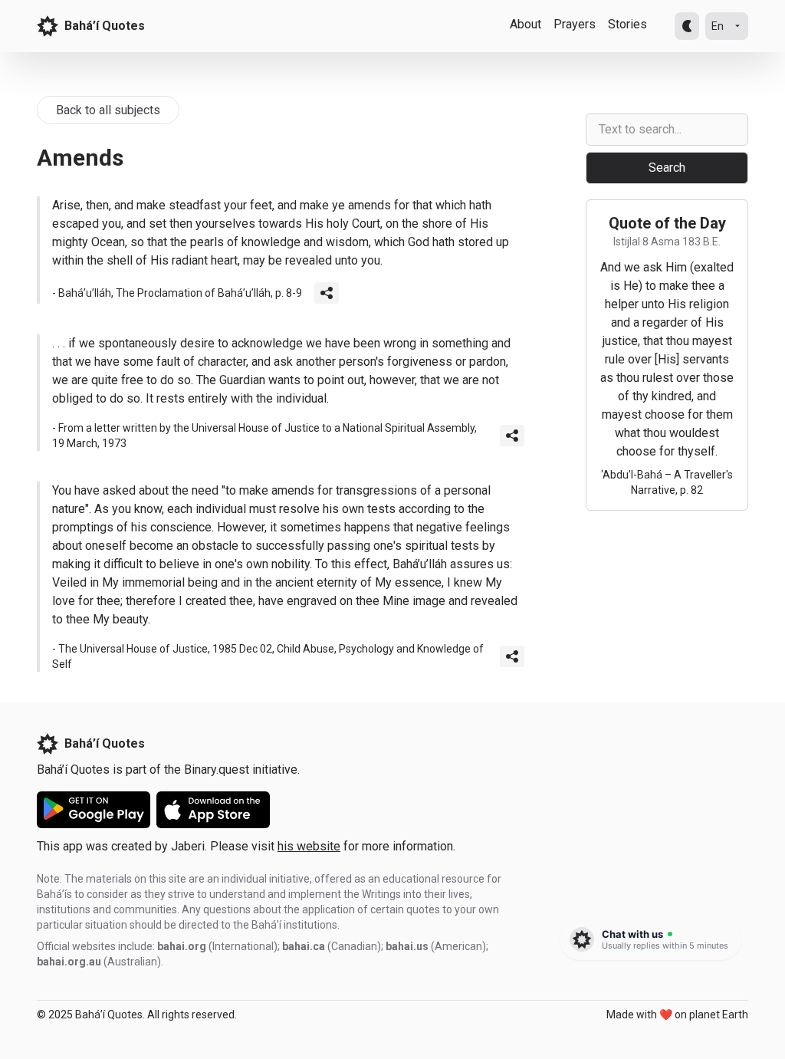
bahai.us (407, 946)
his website (309, 846)
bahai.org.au (69, 961)
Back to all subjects (108, 110)
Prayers (574, 24)
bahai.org (181, 946)
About (525, 24)
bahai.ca (303, 946)
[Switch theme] (687, 26)
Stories (627, 24)
